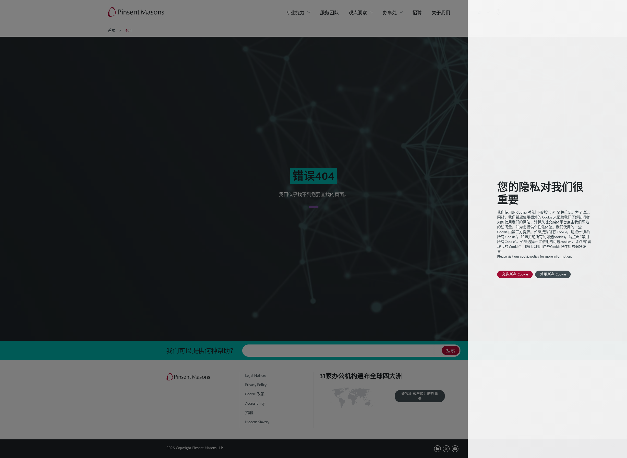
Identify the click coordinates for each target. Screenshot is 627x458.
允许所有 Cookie (515, 274)
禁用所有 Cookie (553, 274)
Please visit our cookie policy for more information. (534, 256)
